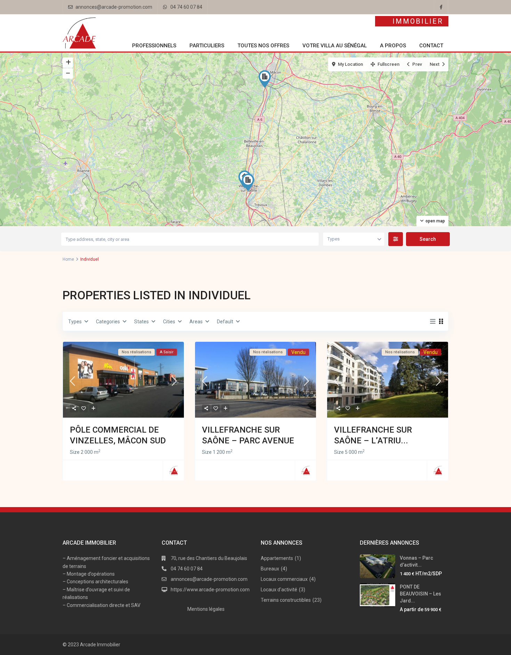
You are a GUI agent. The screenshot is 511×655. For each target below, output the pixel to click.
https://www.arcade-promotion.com (210, 589)
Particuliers (206, 45)
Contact (431, 45)
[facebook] (441, 7)
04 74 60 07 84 (186, 7)
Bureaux (270, 568)
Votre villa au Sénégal (334, 45)
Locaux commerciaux (284, 579)
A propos (393, 45)
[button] (266, 79)
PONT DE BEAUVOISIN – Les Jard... (420, 593)
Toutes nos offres (263, 45)
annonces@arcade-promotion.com (113, 7)
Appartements (277, 558)
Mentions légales (206, 609)
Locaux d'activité (279, 589)
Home (68, 259)
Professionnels (154, 45)
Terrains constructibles (286, 600)
